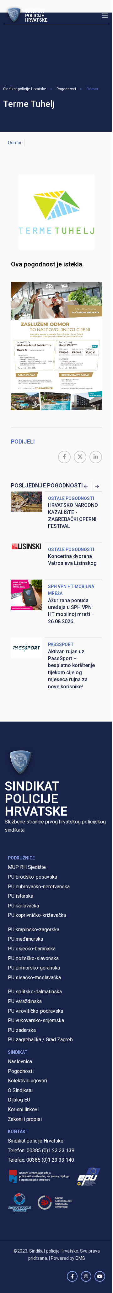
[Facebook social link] (64, 457)
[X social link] (80, 457)
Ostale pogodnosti (71, 498)
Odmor (92, 89)
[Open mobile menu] (105, 15)
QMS (80, 1258)
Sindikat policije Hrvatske (24, 89)
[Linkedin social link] (95, 457)
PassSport (61, 644)
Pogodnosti (66, 89)
